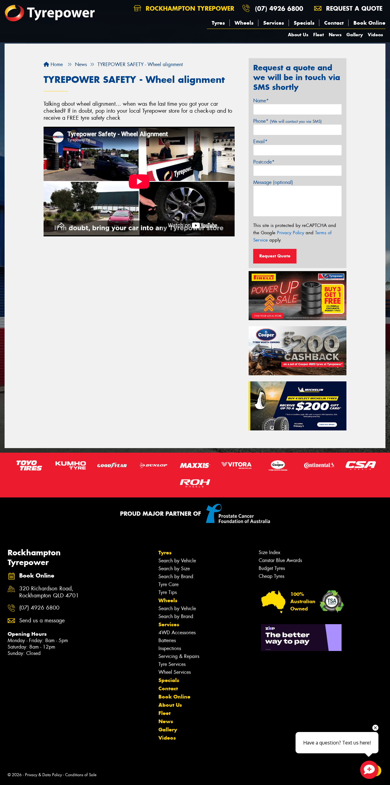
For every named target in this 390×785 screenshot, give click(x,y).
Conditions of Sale (81, 774)
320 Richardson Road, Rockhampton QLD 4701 (49, 592)
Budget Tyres (272, 568)
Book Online (369, 22)
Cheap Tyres (271, 576)
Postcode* (264, 162)
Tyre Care (168, 584)
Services (273, 22)
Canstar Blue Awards (280, 560)
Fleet (318, 34)
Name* (261, 100)
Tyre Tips (167, 592)
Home (56, 64)
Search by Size (174, 568)
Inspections (169, 648)
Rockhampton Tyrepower (189, 8)
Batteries (167, 640)
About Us (298, 34)
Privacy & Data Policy (43, 774)
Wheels (244, 22)
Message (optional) (273, 182)
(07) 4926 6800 (279, 8)
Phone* (287, 121)
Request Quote (274, 256)
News (335, 34)
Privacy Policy (290, 233)
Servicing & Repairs (178, 656)
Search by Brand (175, 576)
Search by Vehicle (177, 560)
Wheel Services (174, 672)
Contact (334, 22)
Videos (375, 34)
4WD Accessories (177, 632)
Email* (260, 141)
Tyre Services (172, 664)
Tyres (218, 22)
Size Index (269, 552)
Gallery (354, 34)
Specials (304, 22)
